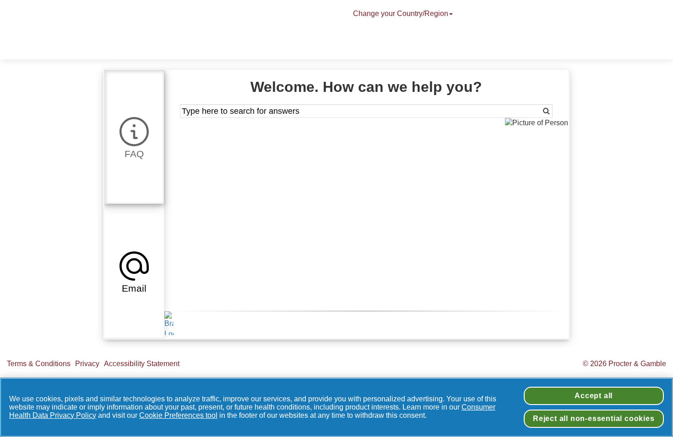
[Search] (533, 111)
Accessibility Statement (142, 364)
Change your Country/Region (400, 13)
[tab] (134, 136)
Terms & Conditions (39, 364)
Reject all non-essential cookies (594, 418)
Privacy (87, 364)
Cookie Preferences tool (178, 415)
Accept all (594, 396)
